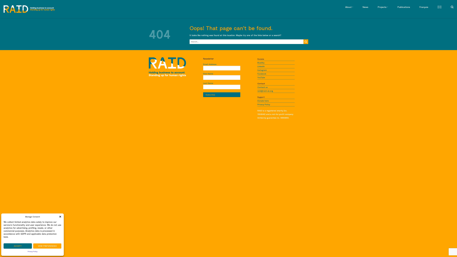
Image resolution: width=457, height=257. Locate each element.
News (365, 7)
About (348, 7)
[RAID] (29, 9)
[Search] (452, 7)
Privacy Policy (32, 251)
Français (424, 7)
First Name (208, 73)
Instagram (262, 70)
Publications (403, 7)
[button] (60, 216)
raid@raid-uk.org (265, 91)
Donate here (263, 101)
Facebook (261, 74)
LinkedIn (261, 66)
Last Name (208, 83)
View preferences (47, 246)
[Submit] (305, 41)
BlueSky (260, 63)
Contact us (262, 87)
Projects (382, 7)
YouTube (261, 77)
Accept (18, 246)
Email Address (209, 64)
